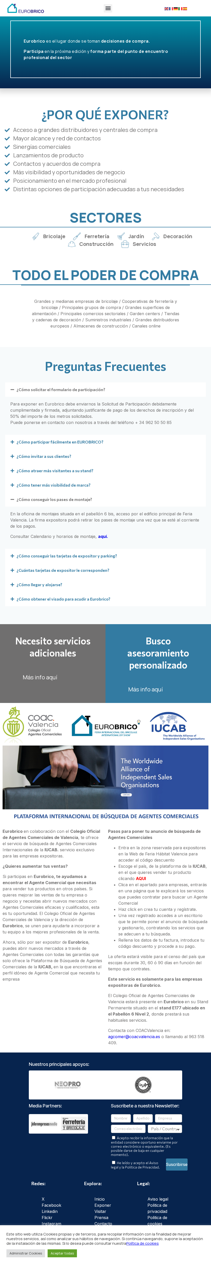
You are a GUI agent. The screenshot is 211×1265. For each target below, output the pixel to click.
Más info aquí (40, 677)
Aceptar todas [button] (62, 1253)
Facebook (51, 1205)
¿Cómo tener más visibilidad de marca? (53, 484)
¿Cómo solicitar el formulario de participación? (60, 389)
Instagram (51, 1223)
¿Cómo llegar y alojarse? (39, 584)
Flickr (47, 1217)
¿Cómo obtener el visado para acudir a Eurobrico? (63, 598)
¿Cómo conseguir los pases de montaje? (54, 499)
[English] (166, 8)
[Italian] (180, 8)
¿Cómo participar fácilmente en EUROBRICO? (59, 441)
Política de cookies (142, 1243)
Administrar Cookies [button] (26, 1253)
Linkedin (50, 1211)
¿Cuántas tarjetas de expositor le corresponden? (62, 570)
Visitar (100, 1211)
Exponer (102, 1205)
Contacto (103, 1223)
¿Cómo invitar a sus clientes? (43, 456)
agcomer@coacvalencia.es (134, 1036)
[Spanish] (185, 8)
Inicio (99, 1199)
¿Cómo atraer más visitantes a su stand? (54, 470)
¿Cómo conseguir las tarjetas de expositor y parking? (66, 555)
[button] (108, 8)
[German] (176, 8)
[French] (171, 8)
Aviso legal (157, 1199)
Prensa (101, 1217)
